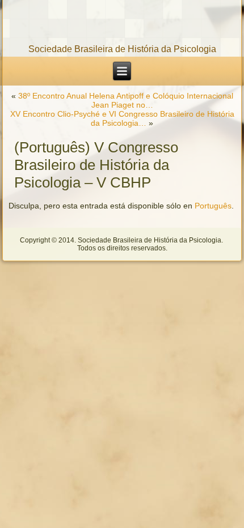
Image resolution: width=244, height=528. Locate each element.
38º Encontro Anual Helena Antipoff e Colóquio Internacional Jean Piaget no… (125, 100)
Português (213, 205)
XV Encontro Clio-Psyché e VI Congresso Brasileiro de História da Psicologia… (122, 118)
